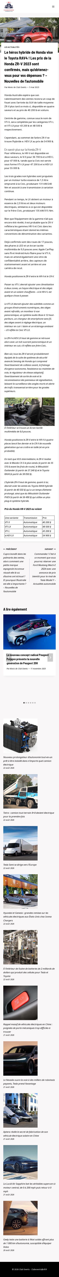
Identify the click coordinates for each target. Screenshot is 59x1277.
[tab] (24, 702)
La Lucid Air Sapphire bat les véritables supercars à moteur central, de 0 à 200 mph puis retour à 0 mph (29, 1187)
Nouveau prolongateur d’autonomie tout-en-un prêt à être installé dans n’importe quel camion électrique (27, 761)
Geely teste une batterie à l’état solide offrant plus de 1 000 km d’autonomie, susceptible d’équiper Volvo (28, 1243)
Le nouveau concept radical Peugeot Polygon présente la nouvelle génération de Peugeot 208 (28, 659)
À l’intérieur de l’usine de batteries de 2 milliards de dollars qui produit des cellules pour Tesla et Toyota (29, 972)
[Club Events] (8, 6)
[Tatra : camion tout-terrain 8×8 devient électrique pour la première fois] (29, 791)
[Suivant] (50, 657)
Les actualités (11, 47)
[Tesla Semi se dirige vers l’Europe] (29, 843)
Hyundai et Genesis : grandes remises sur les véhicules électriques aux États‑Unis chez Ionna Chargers (27, 916)
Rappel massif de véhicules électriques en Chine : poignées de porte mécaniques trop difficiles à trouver (27, 1028)
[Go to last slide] (9, 657)
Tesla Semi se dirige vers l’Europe (19, 864)
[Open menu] (53, 6)
